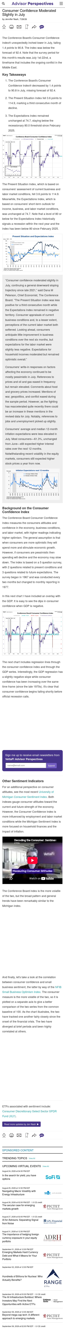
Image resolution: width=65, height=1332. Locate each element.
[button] (4, 27)
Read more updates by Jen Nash (20, 1124)
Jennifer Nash (11, 19)
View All (32, 1158)
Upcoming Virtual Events (21, 1166)
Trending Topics (14, 1158)
